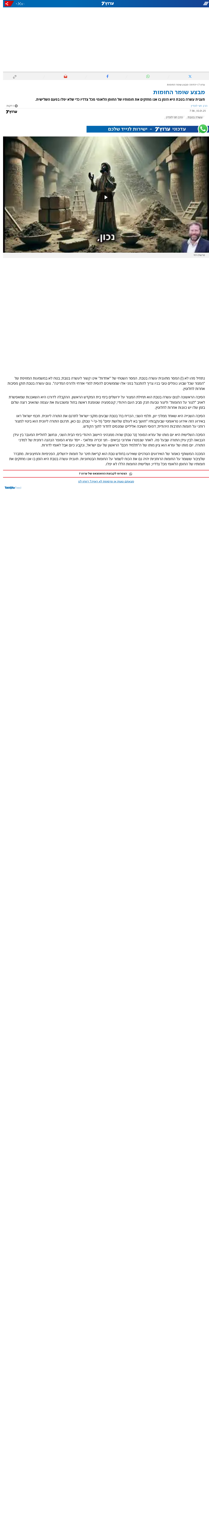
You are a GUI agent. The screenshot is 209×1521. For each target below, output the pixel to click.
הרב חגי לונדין (171, 117)
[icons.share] (6, 3)
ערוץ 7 (199, 84)
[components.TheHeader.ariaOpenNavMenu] (176, 4)
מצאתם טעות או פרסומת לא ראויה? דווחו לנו (103, 481)
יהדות (190, 84)
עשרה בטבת (192, 117)
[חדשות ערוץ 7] (104, 4)
